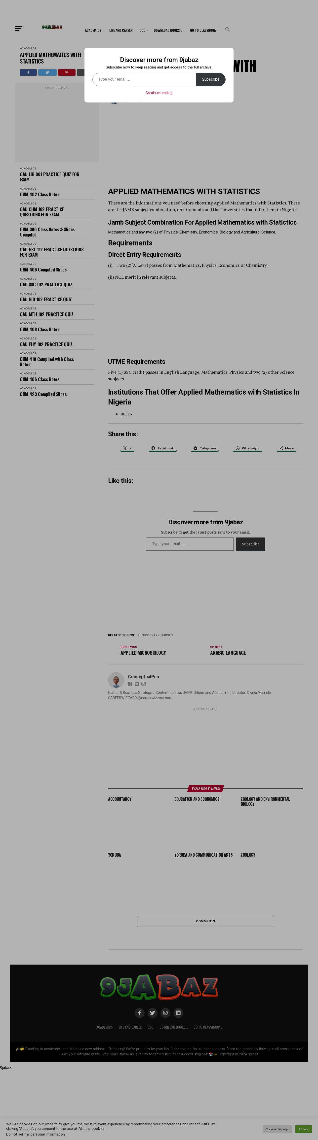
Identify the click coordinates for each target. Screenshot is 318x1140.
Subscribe (211, 79)
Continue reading (159, 93)
